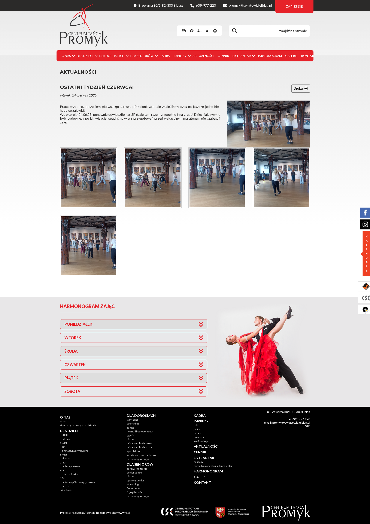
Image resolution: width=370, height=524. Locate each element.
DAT (63, 446)
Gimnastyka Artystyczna (75, 450)
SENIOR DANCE (134, 472)
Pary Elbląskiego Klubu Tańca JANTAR (213, 466)
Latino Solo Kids (70, 474)
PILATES (130, 439)
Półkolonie (66, 490)
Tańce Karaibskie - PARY (139, 447)
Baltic (197, 425)
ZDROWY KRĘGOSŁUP (137, 468)
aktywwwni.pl (121, 512)
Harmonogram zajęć (138, 459)
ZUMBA (130, 427)
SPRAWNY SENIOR (135, 480)
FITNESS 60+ (133, 488)
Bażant (197, 433)
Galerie (291, 56)
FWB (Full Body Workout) (140, 431)
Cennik (223, 56)
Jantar (197, 429)
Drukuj (299, 88)
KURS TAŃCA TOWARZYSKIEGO (141, 455)
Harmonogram (269, 56)
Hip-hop (66, 458)
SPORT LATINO (133, 451)
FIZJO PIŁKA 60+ (134, 492)
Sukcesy (198, 461)
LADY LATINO (132, 419)
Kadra (165, 56)
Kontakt (308, 56)
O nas (63, 421)
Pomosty (199, 437)
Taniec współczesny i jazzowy (78, 482)
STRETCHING (133, 423)
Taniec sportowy (71, 466)
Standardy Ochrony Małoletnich (78, 425)
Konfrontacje (201, 441)
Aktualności (203, 56)
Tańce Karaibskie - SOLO (139, 443)
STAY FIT (130, 435)
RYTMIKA (66, 439)
